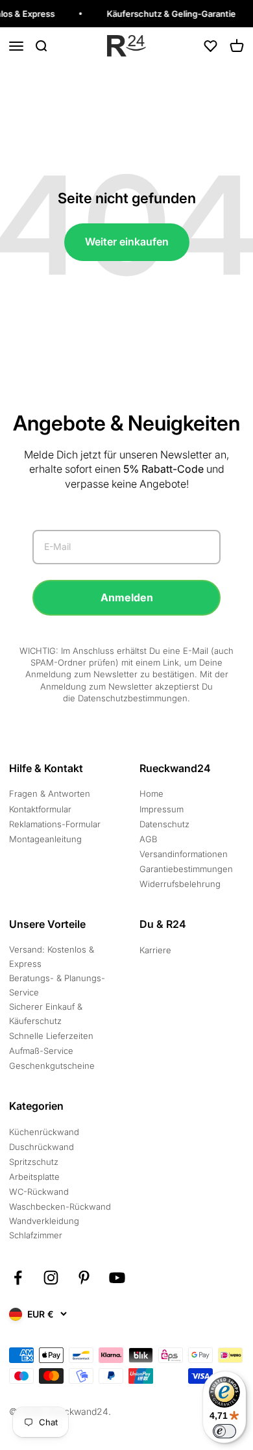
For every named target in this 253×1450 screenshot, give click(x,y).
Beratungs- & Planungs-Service (57, 985)
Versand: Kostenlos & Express (51, 956)
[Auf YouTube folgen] (117, 1277)
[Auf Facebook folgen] (18, 1277)
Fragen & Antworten (49, 793)
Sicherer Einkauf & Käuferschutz (45, 1013)
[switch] (224, 1431)
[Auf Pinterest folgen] (84, 1277)
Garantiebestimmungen (186, 869)
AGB (148, 839)
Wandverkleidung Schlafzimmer (44, 1228)
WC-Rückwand (39, 1191)
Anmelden (127, 597)
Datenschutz (164, 824)
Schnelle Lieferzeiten (51, 1036)
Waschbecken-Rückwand (60, 1206)
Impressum (161, 809)
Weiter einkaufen (127, 241)
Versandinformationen (183, 854)
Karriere (155, 950)
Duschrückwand (41, 1147)
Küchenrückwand (44, 1132)
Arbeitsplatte (34, 1176)
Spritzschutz (33, 1161)
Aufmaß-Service (41, 1050)
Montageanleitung (45, 839)
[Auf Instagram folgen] (51, 1277)
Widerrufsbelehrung (180, 884)
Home (151, 793)
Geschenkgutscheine (52, 1065)
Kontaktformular (40, 809)
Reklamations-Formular (55, 824)
